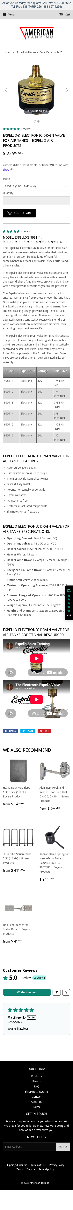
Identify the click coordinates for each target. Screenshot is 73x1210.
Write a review (27, 992)
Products (36, 1076)
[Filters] (57, 992)
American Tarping (39, 1182)
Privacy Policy (56, 1165)
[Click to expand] (36, 90)
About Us (36, 1101)
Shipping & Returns (36, 1091)
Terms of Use (38, 1165)
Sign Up (63, 1146)
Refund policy (46, 1169)
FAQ (36, 1086)
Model (6, 178)
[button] (11, 129)
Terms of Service (25, 1169)
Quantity (8, 193)
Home (6, 52)
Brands (36, 1081)
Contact (36, 1096)
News (36, 1106)
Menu (11, 14)
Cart (67, 14)
